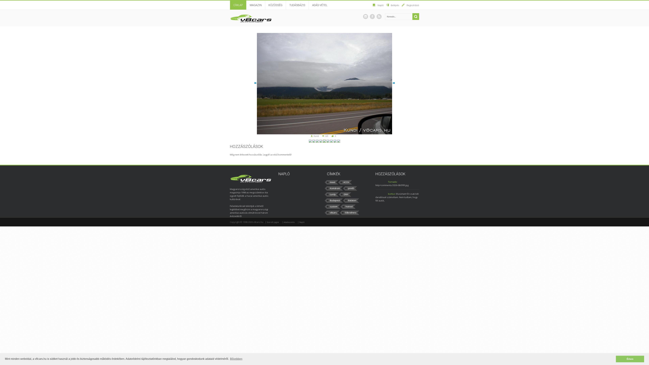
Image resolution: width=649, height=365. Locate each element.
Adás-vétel (319, 5)
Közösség (275, 5)
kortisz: (391, 193)
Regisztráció (413, 5)
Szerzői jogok (273, 222)
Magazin (256, 5)
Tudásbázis (297, 5)
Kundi (316, 136)
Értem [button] (630, 359)
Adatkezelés (289, 222)
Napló (381, 5)
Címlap (238, 5)
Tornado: (392, 181)
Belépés (395, 5)
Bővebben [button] (236, 358)
